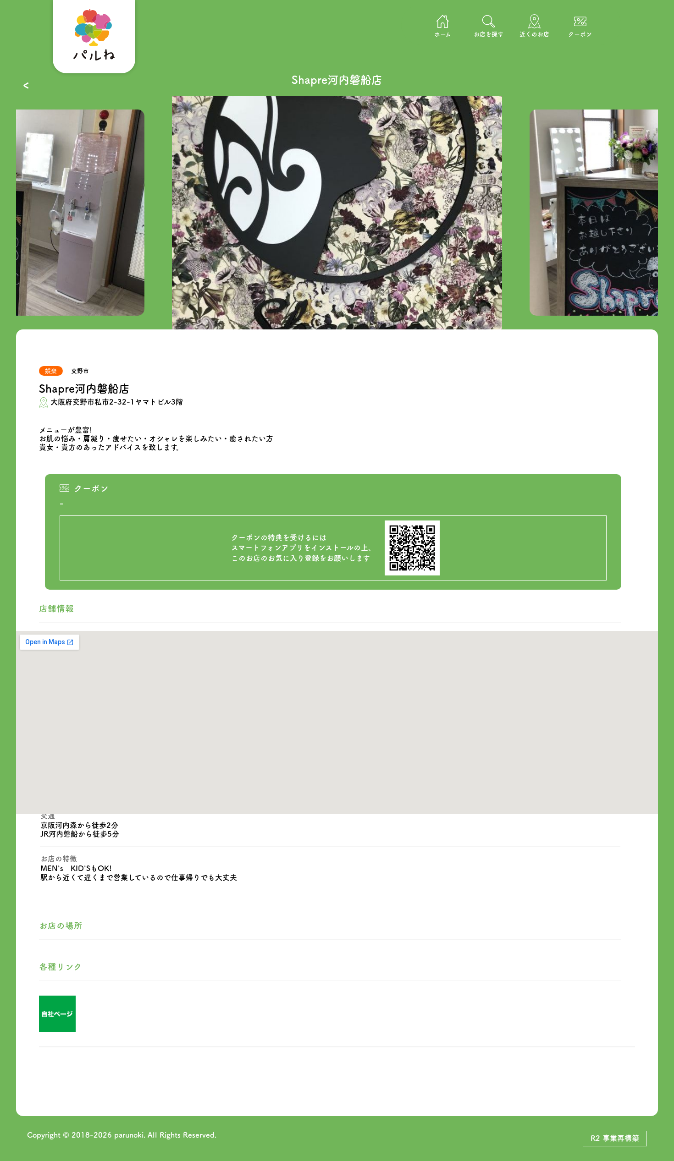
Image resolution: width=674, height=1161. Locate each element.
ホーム (442, 34)
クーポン (580, 34)
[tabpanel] (337, 212)
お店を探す (488, 34)
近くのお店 (534, 34)
